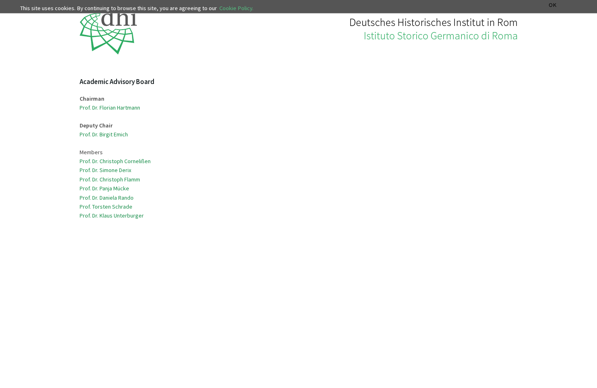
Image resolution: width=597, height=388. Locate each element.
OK (552, 5)
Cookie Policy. (236, 8)
